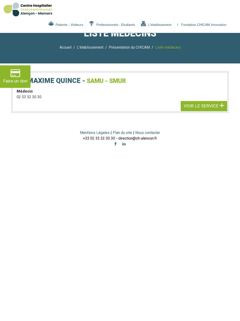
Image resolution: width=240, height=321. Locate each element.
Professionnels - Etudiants (115, 25)
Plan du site (123, 132)
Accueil (65, 47)
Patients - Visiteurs (69, 25)
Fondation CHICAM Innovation (203, 25)
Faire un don (15, 81)
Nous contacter (147, 132)
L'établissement (159, 25)
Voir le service (202, 106)
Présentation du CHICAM (129, 47)
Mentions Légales (95, 132)
